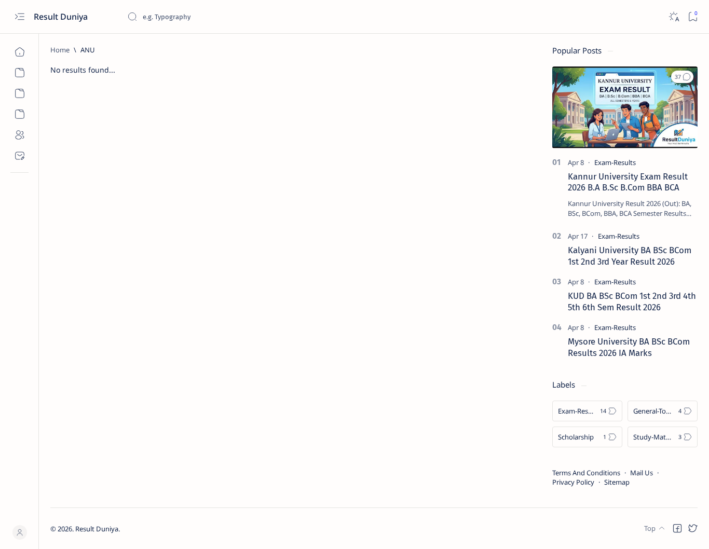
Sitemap (617, 482)
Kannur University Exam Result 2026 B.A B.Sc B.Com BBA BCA (628, 182)
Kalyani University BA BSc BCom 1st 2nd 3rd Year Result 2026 (629, 256)
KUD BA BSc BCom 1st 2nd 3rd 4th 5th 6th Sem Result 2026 (632, 301)
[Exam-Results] (615, 162)
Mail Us (641, 472)
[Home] (19, 52)
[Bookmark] (693, 17)
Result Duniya (62, 16)
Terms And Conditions (586, 472)
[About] (19, 135)
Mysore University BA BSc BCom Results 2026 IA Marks (629, 347)
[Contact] (19, 155)
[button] (682, 77)
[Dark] (673, 17)
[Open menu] (19, 17)
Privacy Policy (573, 482)
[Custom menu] (19, 72)
